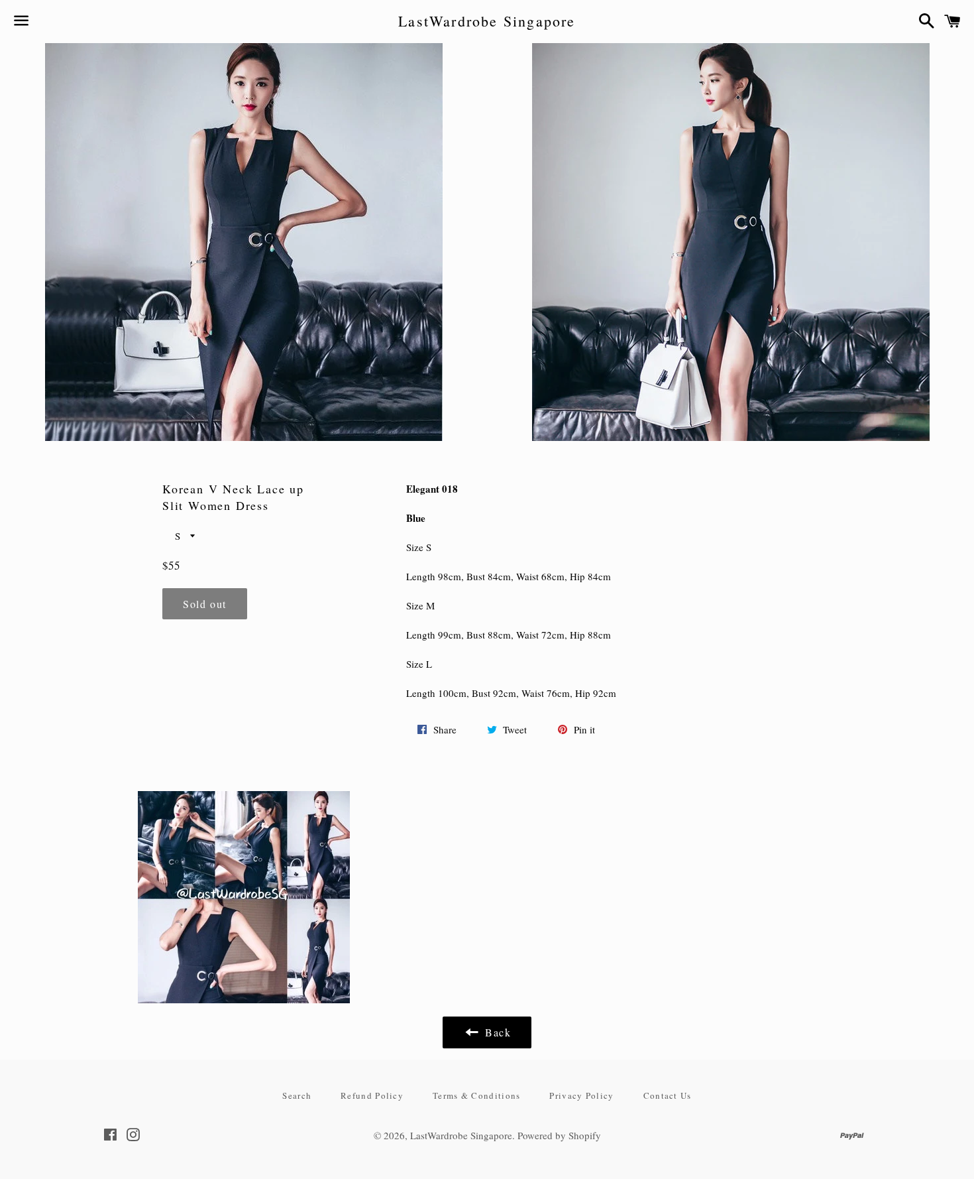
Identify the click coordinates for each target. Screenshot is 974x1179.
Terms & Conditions (476, 1095)
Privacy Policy (581, 1095)
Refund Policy (372, 1095)
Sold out (205, 604)
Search (296, 1095)
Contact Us (667, 1095)
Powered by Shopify (559, 1135)
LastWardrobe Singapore (486, 21)
